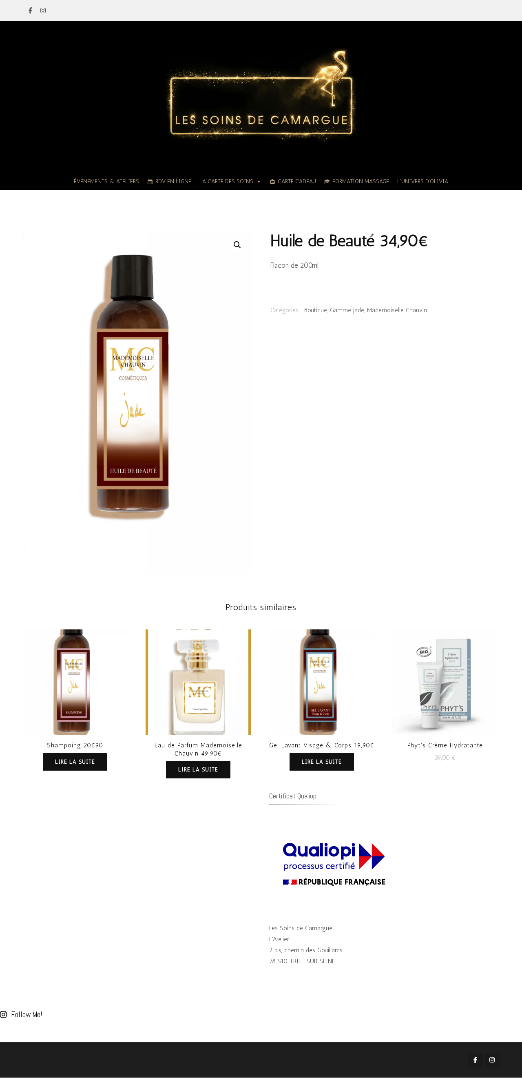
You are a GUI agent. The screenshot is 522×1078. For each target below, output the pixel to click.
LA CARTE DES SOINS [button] (226, 181)
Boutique (315, 310)
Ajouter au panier (445, 680)
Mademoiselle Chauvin (397, 310)
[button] (237, 245)
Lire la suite (75, 762)
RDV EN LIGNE (173, 181)
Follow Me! (26, 1014)
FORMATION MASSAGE (360, 181)
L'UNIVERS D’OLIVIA (422, 181)
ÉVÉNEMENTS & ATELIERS (106, 181)
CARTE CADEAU (297, 181)
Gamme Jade (347, 310)
